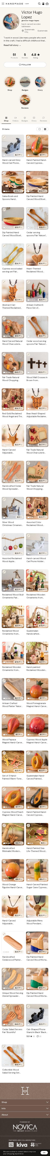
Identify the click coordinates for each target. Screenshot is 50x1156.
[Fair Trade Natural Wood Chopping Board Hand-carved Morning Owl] (37, 472)
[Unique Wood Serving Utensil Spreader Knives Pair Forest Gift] (13, 979)
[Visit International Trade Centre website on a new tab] (36, 1144)
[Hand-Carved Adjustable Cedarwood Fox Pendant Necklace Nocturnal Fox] (13, 436)
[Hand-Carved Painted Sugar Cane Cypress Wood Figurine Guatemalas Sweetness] (37, 870)
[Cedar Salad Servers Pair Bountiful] (13, 1015)
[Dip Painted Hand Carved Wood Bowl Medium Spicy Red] (13, 218)
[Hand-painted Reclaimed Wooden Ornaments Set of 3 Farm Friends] (37, 653)
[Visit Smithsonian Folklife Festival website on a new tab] (11, 1144)
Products (14, 58)
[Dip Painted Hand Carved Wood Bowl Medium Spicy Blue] (37, 182)
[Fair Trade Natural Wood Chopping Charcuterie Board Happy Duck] (13, 363)
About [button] (5, 1114)
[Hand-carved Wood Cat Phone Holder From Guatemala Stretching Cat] (37, 544)
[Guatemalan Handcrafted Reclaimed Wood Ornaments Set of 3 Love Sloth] (37, 617)
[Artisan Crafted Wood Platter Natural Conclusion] (13, 689)
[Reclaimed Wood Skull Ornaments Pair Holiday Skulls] (13, 580)
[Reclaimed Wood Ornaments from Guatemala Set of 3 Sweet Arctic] (13, 617)
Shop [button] (4, 1102)
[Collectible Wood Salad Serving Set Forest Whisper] (13, 1056)
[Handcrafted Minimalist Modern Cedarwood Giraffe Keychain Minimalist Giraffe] (13, 834)
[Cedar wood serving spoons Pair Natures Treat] (37, 327)
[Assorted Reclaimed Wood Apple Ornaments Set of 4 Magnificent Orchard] (13, 544)
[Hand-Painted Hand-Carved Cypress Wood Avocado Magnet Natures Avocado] (37, 798)
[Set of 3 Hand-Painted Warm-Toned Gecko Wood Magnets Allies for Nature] (13, 762)
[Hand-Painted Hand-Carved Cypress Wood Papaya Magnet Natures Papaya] (37, 146)
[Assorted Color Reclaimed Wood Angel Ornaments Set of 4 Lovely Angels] (37, 508)
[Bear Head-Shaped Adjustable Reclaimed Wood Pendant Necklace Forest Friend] (37, 399)
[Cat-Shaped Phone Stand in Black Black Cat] (37, 1015)
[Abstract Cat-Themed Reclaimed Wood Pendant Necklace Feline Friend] (13, 291)
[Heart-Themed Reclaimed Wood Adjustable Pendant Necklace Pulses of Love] (37, 254)
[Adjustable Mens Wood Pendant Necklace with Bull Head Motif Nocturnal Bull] (37, 906)
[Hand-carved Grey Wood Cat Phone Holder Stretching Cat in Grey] (13, 146)
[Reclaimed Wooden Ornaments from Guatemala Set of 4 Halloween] (37, 580)
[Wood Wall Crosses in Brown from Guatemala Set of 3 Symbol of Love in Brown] (37, 363)
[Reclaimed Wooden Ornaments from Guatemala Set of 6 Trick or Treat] (13, 653)
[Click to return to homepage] (17, 3)
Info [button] (4, 1108)
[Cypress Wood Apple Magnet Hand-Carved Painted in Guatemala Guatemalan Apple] (37, 725)
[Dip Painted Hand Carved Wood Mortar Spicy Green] (37, 979)
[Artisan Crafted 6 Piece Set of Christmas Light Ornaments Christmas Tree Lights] (37, 291)
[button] (2, 3)
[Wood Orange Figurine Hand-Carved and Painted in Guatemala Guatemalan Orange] (13, 870)
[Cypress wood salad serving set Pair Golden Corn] (13, 254)
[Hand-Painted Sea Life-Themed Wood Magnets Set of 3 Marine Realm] (37, 834)
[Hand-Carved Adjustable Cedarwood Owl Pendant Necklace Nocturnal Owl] (13, 906)
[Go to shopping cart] (47, 3)
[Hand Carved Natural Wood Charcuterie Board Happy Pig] (13, 327)
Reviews (25, 58)
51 (14, 55)
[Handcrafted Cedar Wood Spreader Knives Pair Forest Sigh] (13, 472)
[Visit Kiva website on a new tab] (22, 1145)
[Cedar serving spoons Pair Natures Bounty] (37, 218)
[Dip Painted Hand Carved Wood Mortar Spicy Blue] (37, 943)
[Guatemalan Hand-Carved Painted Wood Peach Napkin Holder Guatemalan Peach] (37, 762)
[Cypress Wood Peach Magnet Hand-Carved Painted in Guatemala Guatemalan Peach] (13, 798)
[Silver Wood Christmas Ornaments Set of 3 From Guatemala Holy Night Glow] (13, 508)
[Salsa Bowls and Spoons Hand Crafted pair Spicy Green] (13, 182)
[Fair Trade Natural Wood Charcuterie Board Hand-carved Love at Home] (37, 436)
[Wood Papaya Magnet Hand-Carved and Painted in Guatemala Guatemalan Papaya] (13, 725)
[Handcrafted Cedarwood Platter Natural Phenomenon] (13, 943)
